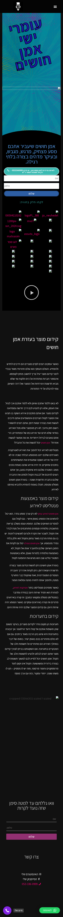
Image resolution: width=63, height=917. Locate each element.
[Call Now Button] (7, 910)
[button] (55, 6)
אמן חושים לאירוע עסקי (48, 513)
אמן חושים (45, 442)
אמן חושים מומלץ (32, 543)
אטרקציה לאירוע (20, 587)
